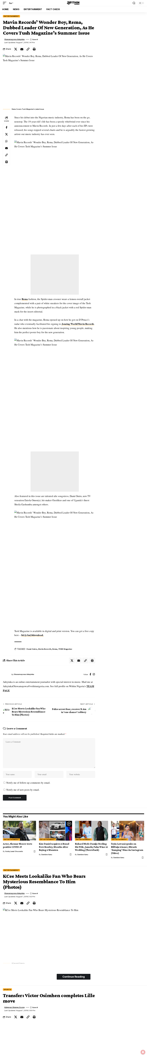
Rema (25, 299)
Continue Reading (73, 976)
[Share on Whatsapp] (6, 141)
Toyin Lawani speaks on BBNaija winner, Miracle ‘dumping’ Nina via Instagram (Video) (127, 848)
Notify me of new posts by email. (22, 789)
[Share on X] (16, 49)
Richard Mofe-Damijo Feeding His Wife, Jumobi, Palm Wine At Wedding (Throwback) (91, 846)
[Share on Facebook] (6, 127)
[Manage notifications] (143, 1052)
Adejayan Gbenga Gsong (14, 1007)
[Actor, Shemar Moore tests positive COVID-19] (19, 831)
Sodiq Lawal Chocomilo (14, 851)
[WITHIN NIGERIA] (73, 3)
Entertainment (11, 16)
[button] (5, 3)
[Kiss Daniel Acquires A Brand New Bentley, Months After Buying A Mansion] (55, 831)
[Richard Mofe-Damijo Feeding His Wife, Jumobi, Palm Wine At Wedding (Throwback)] (91, 831)
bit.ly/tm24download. (32, 635)
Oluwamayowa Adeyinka (14, 39)
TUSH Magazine (65, 649)
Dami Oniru (32, 649)
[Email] (22, 49)
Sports (7, 989)
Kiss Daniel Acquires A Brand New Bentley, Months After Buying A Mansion (54, 846)
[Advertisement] (55, 274)
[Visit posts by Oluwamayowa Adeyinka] (6, 674)
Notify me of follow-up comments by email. (28, 782)
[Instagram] (93, 674)
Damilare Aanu (46, 854)
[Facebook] (90, 674)
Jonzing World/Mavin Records (78, 324)
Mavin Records (44, 649)
